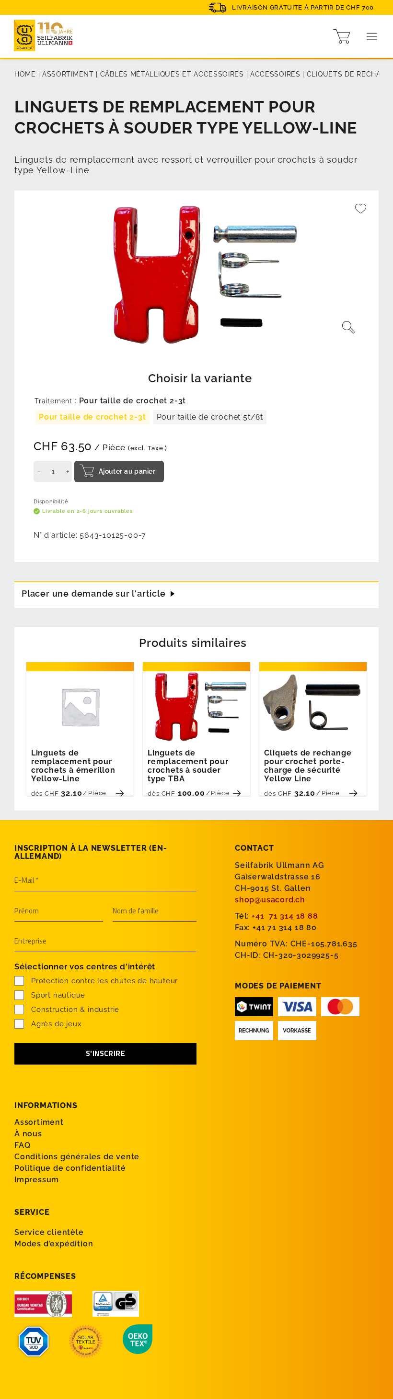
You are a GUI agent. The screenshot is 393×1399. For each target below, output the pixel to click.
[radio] (92, 417)
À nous (28, 1133)
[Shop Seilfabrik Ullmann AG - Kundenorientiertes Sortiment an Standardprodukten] (45, 36)
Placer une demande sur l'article (94, 593)
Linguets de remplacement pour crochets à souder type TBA (188, 766)
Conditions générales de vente (76, 1156)
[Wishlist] (361, 213)
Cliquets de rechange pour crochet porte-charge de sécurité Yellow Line (307, 766)
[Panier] (341, 36)
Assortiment (68, 74)
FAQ (22, 1145)
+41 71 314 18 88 (285, 916)
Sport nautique (58, 995)
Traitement (53, 401)
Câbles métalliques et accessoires (172, 74)
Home (25, 74)
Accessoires (275, 74)
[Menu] (372, 36)
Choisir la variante (200, 378)
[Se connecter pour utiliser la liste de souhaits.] (361, 213)
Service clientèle (49, 1232)
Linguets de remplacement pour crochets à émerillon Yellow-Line (73, 766)
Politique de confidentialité (70, 1168)
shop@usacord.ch (270, 899)
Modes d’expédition (53, 1243)
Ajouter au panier (127, 471)
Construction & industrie (75, 1009)
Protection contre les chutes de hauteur (104, 981)
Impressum (36, 1179)
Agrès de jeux (56, 1024)
